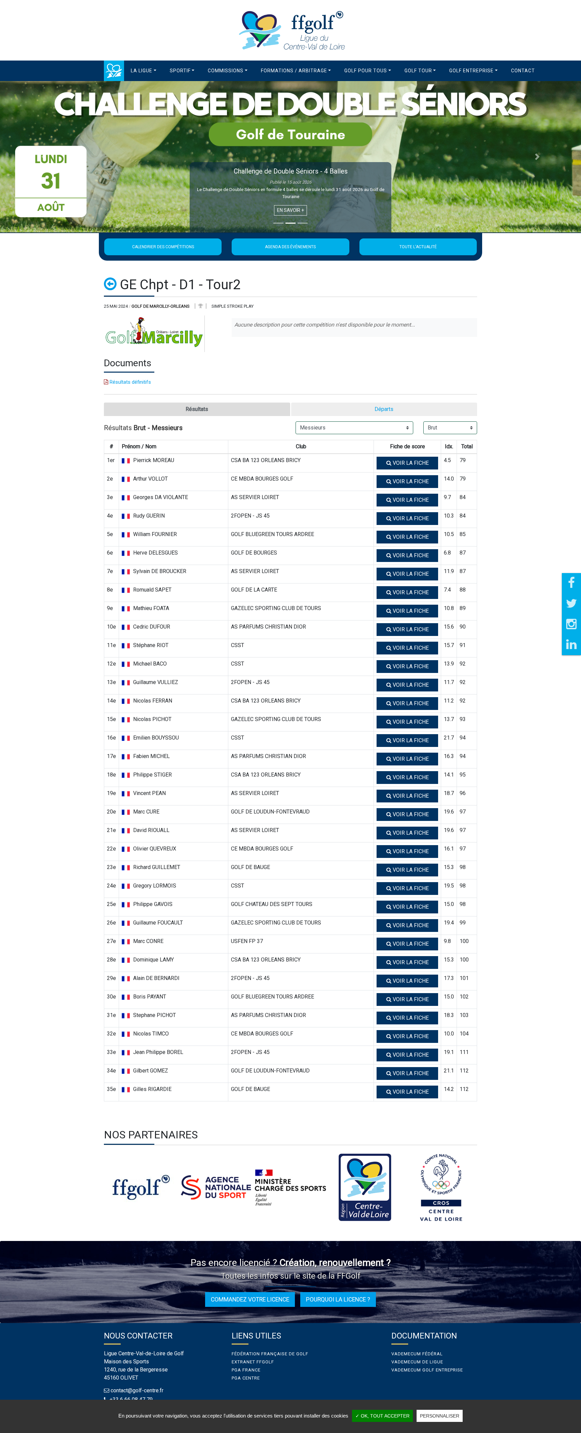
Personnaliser (439, 1416)
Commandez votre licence (250, 1299)
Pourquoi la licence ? (338, 1299)
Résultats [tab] (197, 409)
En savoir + (290, 210)
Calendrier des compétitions (163, 246)
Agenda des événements (290, 246)
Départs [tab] (384, 409)
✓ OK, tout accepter (382, 1416)
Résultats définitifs (129, 382)
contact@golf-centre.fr (137, 1390)
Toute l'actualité (418, 246)
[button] (143, 71)
